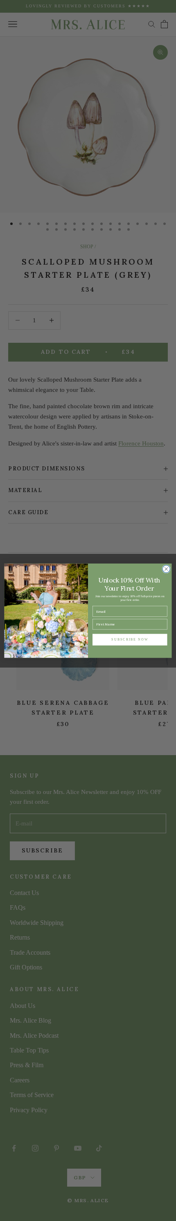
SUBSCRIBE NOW (129, 639)
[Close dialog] (166, 568)
